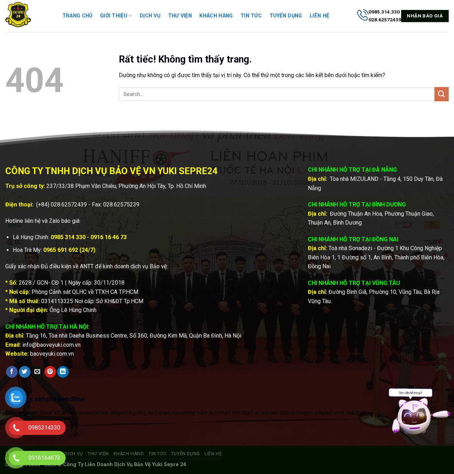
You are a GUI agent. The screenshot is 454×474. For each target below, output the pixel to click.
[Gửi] (441, 94)
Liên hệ (319, 16)
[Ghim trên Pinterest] (50, 372)
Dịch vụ (150, 16)
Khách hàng (216, 16)
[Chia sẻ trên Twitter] (25, 372)
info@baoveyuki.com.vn (51, 344)
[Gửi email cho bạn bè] (37, 372)
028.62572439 (69, 204)
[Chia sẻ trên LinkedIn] (63, 372)
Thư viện (180, 16)
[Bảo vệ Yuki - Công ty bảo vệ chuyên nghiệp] (26, 16)
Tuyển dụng (286, 16)
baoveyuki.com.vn (52, 353)
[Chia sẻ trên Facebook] (12, 372)
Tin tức (251, 16)
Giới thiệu (113, 16)
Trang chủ (77, 16)
